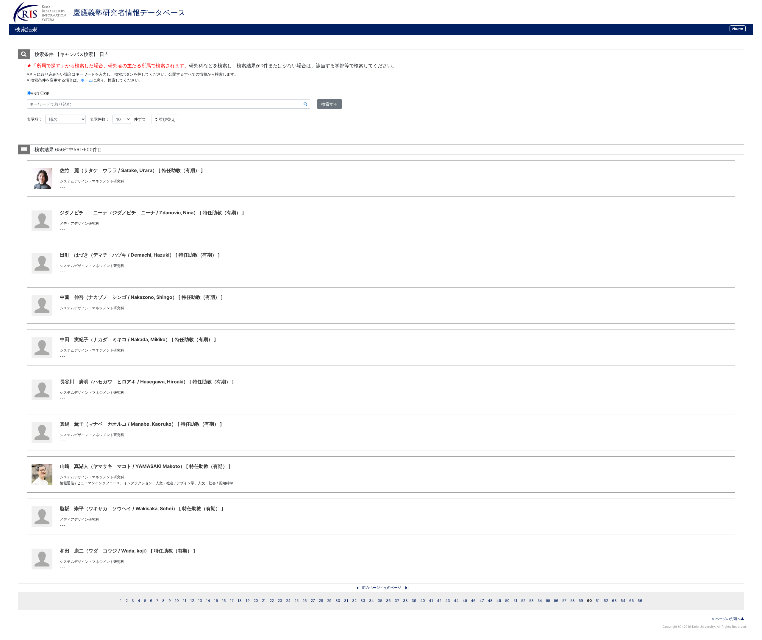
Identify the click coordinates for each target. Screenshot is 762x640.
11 (184, 600)
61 (598, 600)
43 (447, 600)
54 (540, 600)
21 (264, 600)
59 (581, 600)
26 (304, 600)
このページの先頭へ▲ (726, 618)
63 (614, 600)
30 (337, 600)
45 (465, 600)
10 (177, 600)
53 (531, 600)
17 (232, 600)
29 (329, 600)
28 (321, 600)
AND (35, 93)
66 (640, 600)
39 (414, 600)
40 (422, 600)
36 (388, 600)
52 (523, 600)
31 (346, 600)
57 (564, 600)
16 (224, 600)
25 (296, 600)
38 (405, 600)
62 (606, 600)
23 (280, 600)
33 (362, 600)
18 (240, 600)
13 (200, 600)
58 (572, 600)
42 (439, 600)
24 (288, 600)
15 (216, 600)
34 (371, 600)
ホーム (86, 80)
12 (192, 600)
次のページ (392, 587)
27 (313, 600)
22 (272, 600)
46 (473, 600)
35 (380, 600)
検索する (329, 104)
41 (431, 600)
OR (46, 93)
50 (507, 600)
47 (482, 600)
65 (631, 600)
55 (548, 600)
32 (354, 600)
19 (248, 600)
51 (515, 600)
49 (498, 600)
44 (456, 600)
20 (256, 600)
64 (623, 600)
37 (397, 600)
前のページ (371, 587)
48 (490, 600)
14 (208, 600)
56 (556, 600)
